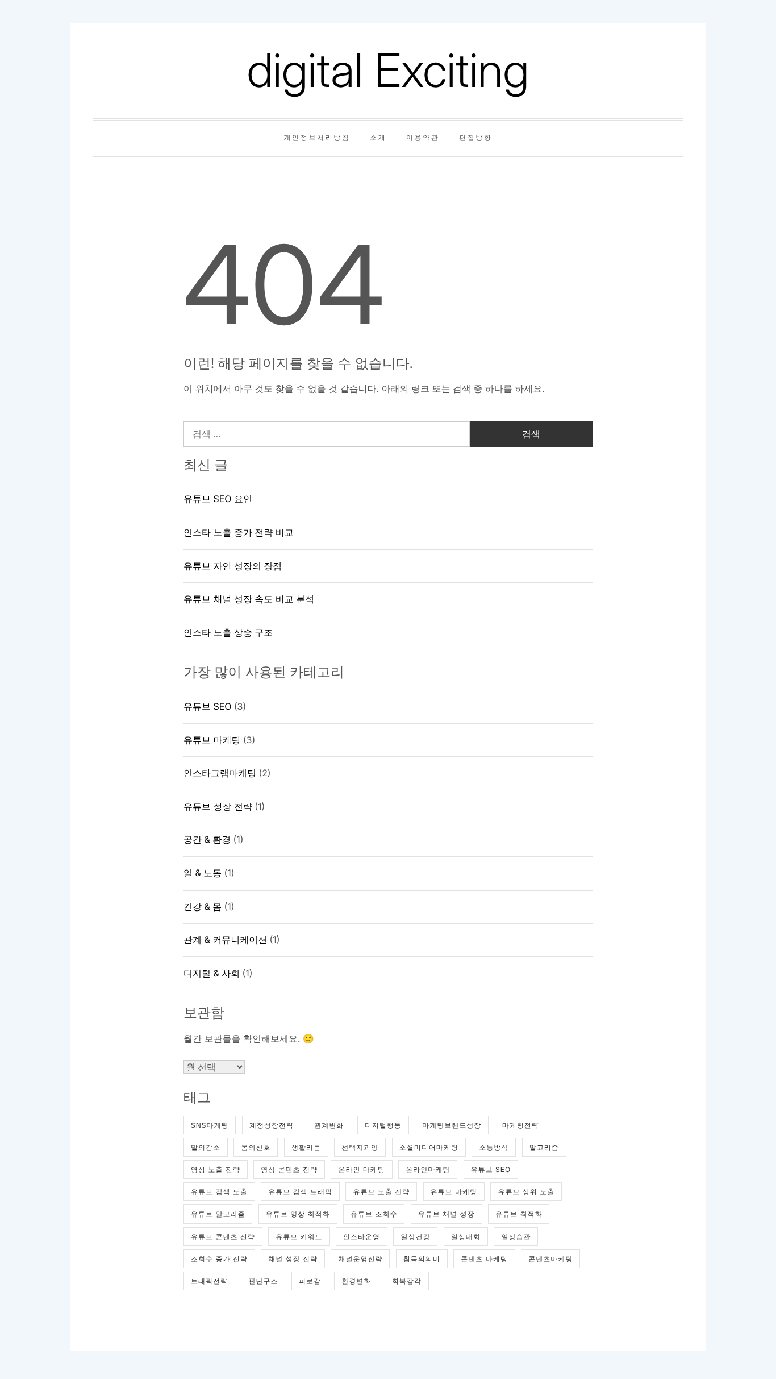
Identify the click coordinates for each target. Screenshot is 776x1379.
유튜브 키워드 (299, 1236)
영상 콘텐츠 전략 (289, 1169)
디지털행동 (383, 1125)
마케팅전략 (520, 1125)
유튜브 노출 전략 (381, 1191)
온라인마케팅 (428, 1169)
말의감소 (205, 1147)
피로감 (310, 1281)
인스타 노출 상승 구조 (228, 632)
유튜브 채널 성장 (446, 1214)
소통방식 (493, 1147)
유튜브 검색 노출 (219, 1191)
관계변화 (329, 1125)
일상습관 (516, 1236)
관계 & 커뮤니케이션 (225, 939)
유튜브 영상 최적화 (298, 1214)
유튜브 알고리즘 (218, 1214)
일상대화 (466, 1236)
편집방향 (476, 137)
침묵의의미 (421, 1258)
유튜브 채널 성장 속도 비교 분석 (248, 598)
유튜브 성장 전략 (217, 806)
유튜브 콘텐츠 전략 (223, 1236)
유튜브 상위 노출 (526, 1191)
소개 (378, 137)
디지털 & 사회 (211, 973)
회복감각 (407, 1281)
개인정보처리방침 (316, 137)
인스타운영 (361, 1236)
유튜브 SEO (207, 706)
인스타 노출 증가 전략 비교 (238, 532)
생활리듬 (306, 1147)
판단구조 (263, 1281)
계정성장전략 (271, 1125)
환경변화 (356, 1281)
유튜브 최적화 (518, 1214)
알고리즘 (544, 1147)
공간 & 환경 (207, 839)
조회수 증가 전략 (219, 1258)
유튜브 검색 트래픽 (300, 1191)
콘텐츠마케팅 (550, 1258)
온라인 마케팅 (361, 1169)
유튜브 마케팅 (211, 740)
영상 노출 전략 (215, 1169)
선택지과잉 (359, 1147)
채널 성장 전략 (293, 1258)
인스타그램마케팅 (219, 772)
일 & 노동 (202, 873)
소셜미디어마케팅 (428, 1147)
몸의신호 (255, 1147)
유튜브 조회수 (374, 1214)
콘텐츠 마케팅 (484, 1258)
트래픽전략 (209, 1281)
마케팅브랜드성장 (451, 1125)
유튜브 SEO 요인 (217, 498)
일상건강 (415, 1236)
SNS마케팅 (209, 1125)
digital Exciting (388, 70)
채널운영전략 (360, 1258)
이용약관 (423, 137)
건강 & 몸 (202, 906)
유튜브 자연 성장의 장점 (232, 566)
